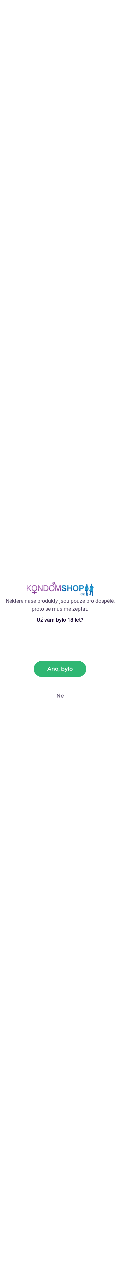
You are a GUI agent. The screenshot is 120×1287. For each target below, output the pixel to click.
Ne (60, 696)
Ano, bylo (60, 669)
